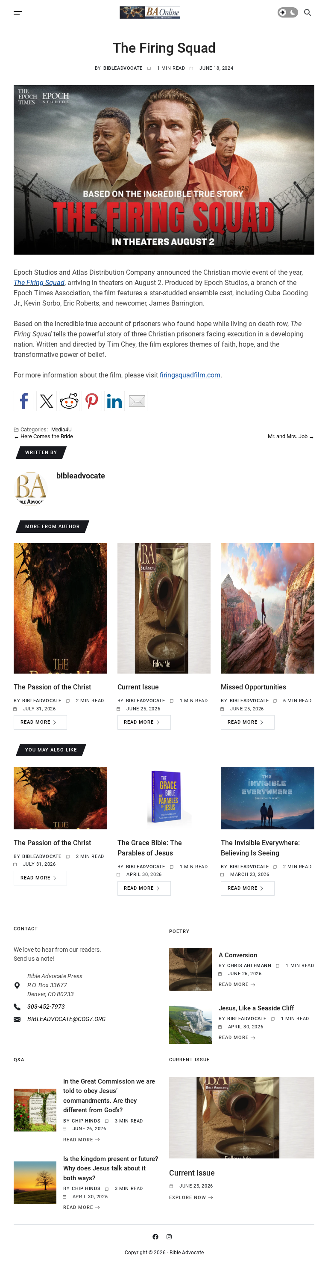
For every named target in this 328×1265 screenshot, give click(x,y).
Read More (35, 722)
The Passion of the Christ (52, 687)
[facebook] (157, 1236)
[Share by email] (137, 401)
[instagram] (171, 1236)
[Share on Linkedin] (114, 401)
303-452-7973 (46, 1006)
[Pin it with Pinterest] (92, 401)
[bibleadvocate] (31, 489)
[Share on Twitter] (46, 401)
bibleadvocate (123, 68)
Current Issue (138, 687)
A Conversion (238, 955)
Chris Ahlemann (249, 965)
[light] (288, 12)
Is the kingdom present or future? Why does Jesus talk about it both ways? (110, 1168)
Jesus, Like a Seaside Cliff (256, 1008)
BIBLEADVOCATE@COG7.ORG (66, 1019)
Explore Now (187, 1197)
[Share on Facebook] (24, 401)
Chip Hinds (86, 1121)
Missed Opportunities (253, 687)
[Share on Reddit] (69, 401)
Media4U (61, 429)
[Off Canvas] (18, 13)
